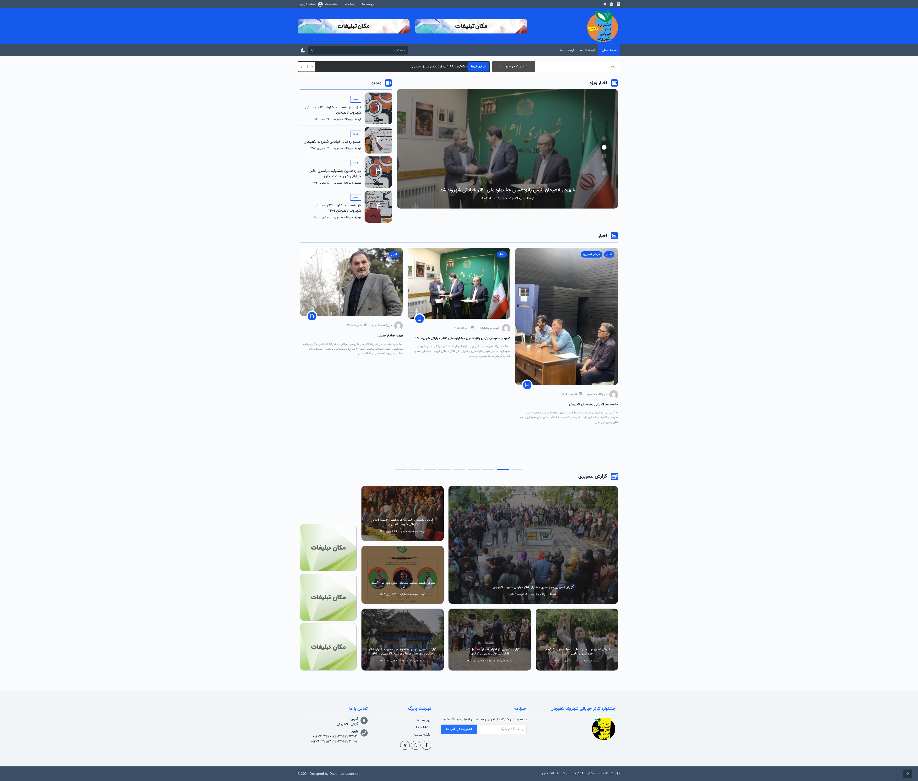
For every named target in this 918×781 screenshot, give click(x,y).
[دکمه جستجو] (312, 50)
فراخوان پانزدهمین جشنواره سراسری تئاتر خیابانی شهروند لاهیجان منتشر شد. (398, 66)
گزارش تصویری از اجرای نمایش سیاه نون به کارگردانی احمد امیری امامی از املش (576, 651)
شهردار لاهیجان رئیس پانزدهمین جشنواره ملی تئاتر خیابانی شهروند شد (570, 338)
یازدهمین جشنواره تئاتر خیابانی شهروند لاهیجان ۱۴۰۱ (337, 208)
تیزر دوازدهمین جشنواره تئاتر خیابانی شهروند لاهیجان (333, 110)
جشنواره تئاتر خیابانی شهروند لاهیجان (332, 142)
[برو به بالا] (907, 774)
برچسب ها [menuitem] (368, 4)
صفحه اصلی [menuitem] (609, 50)
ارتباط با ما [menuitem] (350, 4)
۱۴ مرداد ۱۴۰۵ (570, 328)
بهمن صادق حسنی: (507, 190)
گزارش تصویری (460, 490)
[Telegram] (604, 4)
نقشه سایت (422, 734)
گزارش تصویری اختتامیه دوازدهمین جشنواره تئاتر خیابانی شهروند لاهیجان (402, 522)
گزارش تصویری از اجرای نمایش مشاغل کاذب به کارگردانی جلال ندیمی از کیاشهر (489, 651)
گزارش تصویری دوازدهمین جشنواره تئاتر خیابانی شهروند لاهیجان (533, 587)
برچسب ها (422, 720)
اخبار (609, 254)
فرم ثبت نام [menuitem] (588, 50)
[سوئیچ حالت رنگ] (303, 50)
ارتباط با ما (423, 727)
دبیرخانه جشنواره (514, 198)
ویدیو (355, 99)
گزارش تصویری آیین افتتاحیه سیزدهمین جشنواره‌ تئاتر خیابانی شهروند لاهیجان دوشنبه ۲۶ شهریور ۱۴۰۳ (403, 651)
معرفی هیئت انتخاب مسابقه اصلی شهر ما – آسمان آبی (402, 585)
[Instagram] (618, 4)
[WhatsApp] (611, 4)
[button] (604, 138)
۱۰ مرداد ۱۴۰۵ (462, 325)
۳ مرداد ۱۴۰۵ (354, 360)
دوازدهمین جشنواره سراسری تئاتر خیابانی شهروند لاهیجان (335, 173)
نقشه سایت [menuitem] (332, 4)
